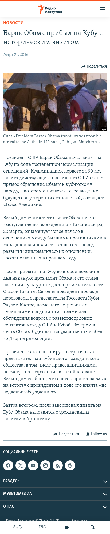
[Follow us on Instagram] (45, 466)
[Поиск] (93, 527)
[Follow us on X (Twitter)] (20, 466)
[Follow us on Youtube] (33, 466)
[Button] (94, 66)
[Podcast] (70, 466)
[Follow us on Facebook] (8, 466)
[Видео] (67, 527)
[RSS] (58, 466)
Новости (13, 23)
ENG (42, 527)
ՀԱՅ (17, 527)
